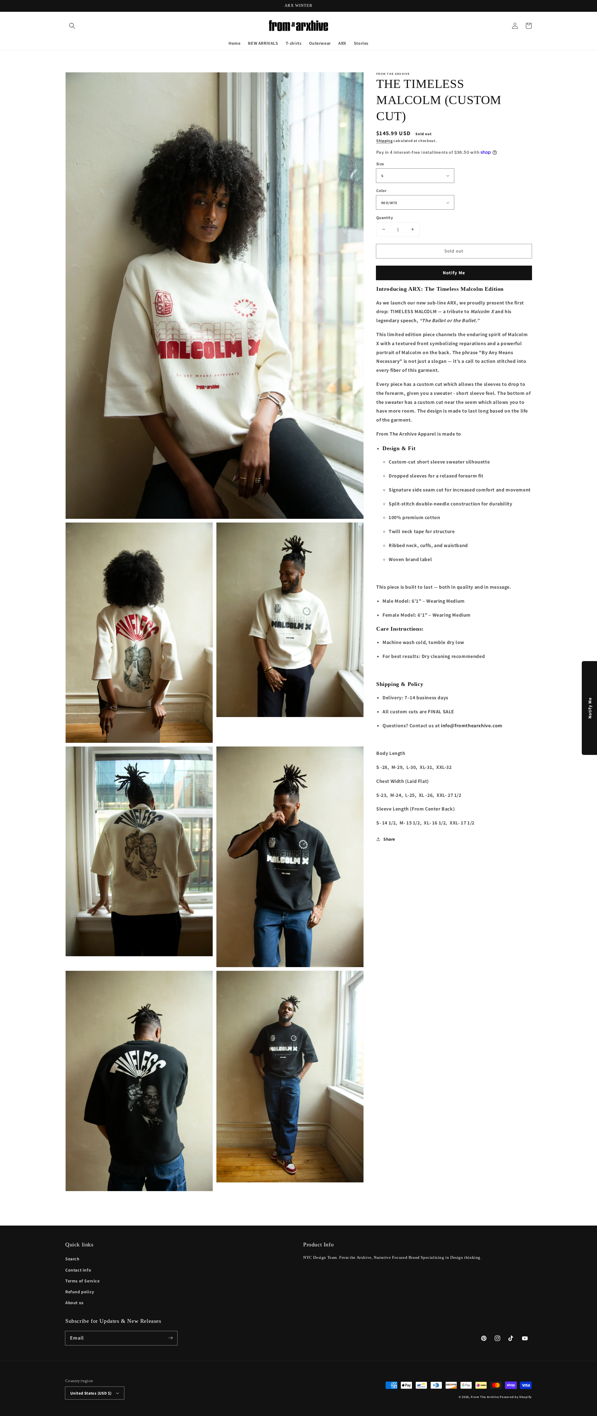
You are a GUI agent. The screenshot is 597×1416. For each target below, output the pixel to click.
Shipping (384, 140)
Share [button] (389, 839)
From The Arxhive (485, 1397)
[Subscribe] (170, 1338)
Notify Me (454, 272)
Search (72, 1259)
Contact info (78, 1270)
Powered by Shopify (516, 1397)
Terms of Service (82, 1281)
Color (381, 190)
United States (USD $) (90, 1393)
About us (74, 1302)
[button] (72, 26)
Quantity (384, 217)
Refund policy (79, 1292)
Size (380, 163)
